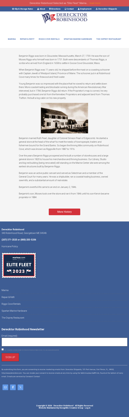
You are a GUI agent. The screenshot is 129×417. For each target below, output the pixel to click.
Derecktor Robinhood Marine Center (64, 21)
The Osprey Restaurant (13, 317)
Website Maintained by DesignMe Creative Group (61, 408)
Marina (5, 290)
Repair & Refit (8, 297)
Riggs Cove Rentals (11, 304)
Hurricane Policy (10, 246)
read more (95, 3)
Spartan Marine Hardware (14, 311)
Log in (87, 408)
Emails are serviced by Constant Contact (23, 377)
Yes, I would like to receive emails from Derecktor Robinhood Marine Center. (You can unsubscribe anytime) (31, 350)
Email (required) (10, 336)
